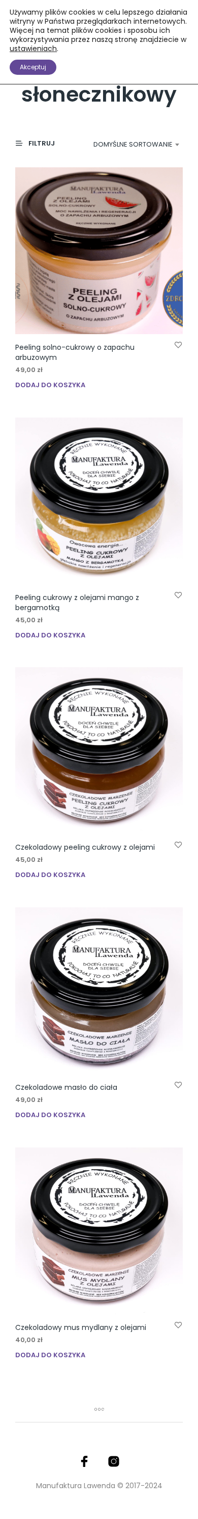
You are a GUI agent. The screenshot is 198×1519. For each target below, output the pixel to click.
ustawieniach (33, 48)
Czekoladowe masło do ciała (66, 1087)
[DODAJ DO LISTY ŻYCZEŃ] (178, 344)
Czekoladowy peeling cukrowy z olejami (85, 847)
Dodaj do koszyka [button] (50, 385)
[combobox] (133, 144)
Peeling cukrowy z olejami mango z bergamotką (77, 602)
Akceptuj (33, 67)
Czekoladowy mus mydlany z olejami (80, 1327)
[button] (39, 143)
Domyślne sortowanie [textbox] (133, 144)
